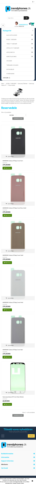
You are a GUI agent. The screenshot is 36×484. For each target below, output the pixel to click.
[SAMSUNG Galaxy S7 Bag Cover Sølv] (18, 330)
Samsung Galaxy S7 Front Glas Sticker (13, 397)
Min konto (4, 464)
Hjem (2, 83)
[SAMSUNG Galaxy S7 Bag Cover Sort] (18, 141)
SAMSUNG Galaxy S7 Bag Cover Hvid (13, 302)
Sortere (11, 115)
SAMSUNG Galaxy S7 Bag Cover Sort (13, 160)
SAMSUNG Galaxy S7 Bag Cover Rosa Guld (14, 208)
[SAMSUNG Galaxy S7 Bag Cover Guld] (18, 236)
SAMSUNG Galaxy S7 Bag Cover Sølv (13, 349)
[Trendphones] (18, 9)
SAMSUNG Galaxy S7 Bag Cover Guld (13, 255)
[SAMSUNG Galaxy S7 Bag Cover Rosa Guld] (18, 189)
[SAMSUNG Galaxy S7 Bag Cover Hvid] (18, 283)
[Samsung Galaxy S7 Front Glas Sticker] (18, 378)
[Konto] (33, 1)
